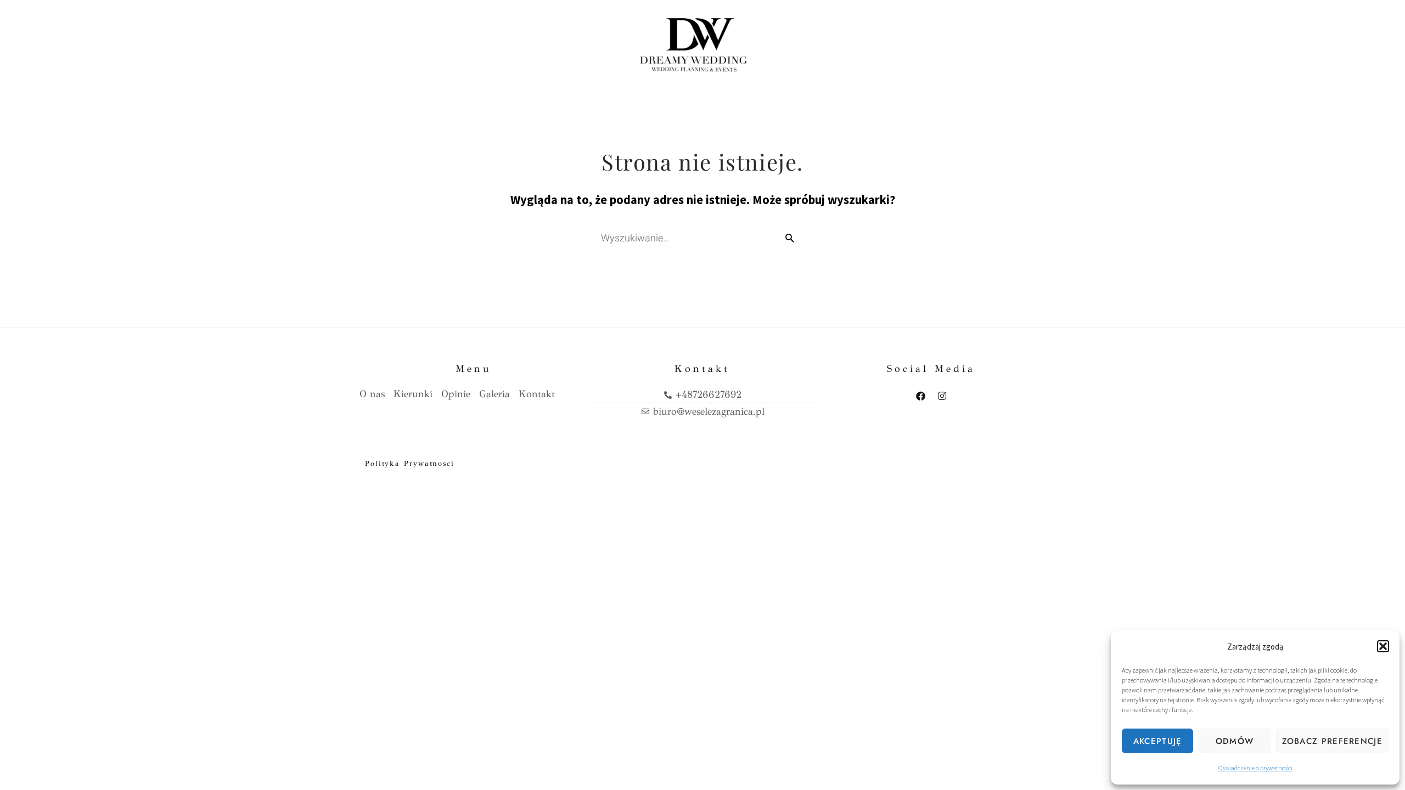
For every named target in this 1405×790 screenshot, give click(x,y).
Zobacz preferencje (1332, 741)
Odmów (1235, 741)
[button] (1383, 646)
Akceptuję (1157, 741)
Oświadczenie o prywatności (1255, 768)
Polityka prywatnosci (409, 463)
